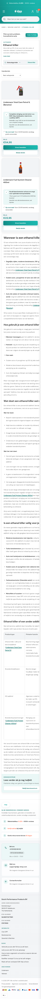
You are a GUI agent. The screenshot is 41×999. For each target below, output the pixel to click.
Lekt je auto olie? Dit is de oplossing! (13, 950)
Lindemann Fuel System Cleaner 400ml (17, 181)
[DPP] (18, 11)
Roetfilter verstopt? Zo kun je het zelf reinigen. (16, 958)
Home (4, 27)
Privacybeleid (6, 984)
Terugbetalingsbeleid (8, 987)
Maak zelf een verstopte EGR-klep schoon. (15, 962)
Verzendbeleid (33, 984)
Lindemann (5, 970)
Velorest (4, 973)
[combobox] (20, 19)
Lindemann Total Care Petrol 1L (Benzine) (16, 103)
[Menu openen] (4, 11)
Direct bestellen (20, 147)
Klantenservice (6, 935)
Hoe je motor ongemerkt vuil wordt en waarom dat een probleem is (19, 954)
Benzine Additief (14, 27)
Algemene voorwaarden (19, 984)
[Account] (33, 11)
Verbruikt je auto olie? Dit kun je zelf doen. (15, 947)
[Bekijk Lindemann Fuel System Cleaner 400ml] (20, 167)
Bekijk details (20, 153)
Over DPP (5, 932)
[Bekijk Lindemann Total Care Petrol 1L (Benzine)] (20, 90)
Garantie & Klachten (8, 938)
